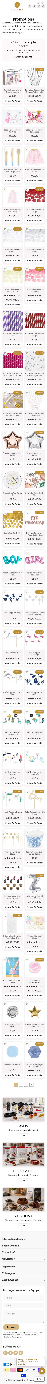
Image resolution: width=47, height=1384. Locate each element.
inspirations (8, 1266)
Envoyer (11, 1327)
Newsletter (8, 1258)
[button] (30, 1361)
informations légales (14, 1238)
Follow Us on (12, 1346)
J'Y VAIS (23, 1136)
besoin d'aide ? (10, 1245)
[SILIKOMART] (23, 1154)
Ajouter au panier (35, 907)
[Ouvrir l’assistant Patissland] (41, 1370)
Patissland (18, 1380)
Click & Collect (10, 1279)
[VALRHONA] (23, 1199)
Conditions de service (27, 1335)
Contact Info (9, 1252)
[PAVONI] (23, 1109)
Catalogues (8, 1273)
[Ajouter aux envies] (5, 70)
